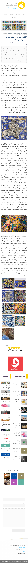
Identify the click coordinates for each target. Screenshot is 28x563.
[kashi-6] (20, 321)
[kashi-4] (20, 309)
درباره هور (14, 17)
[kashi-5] (8, 321)
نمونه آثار (18, 14)
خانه (24, 14)
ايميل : (21, 503)
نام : (21, 496)
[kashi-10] (20, 283)
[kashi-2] (20, 296)
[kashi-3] (8, 309)
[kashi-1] (8, 296)
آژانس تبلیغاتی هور (24, 33)
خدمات (11, 14)
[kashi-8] (8, 283)
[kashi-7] (8, 334)
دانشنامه (5, 14)
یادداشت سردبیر (10, 33)
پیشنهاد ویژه (18, 33)
